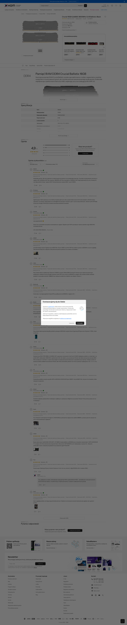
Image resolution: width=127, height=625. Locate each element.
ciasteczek (51, 306)
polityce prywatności (65, 318)
